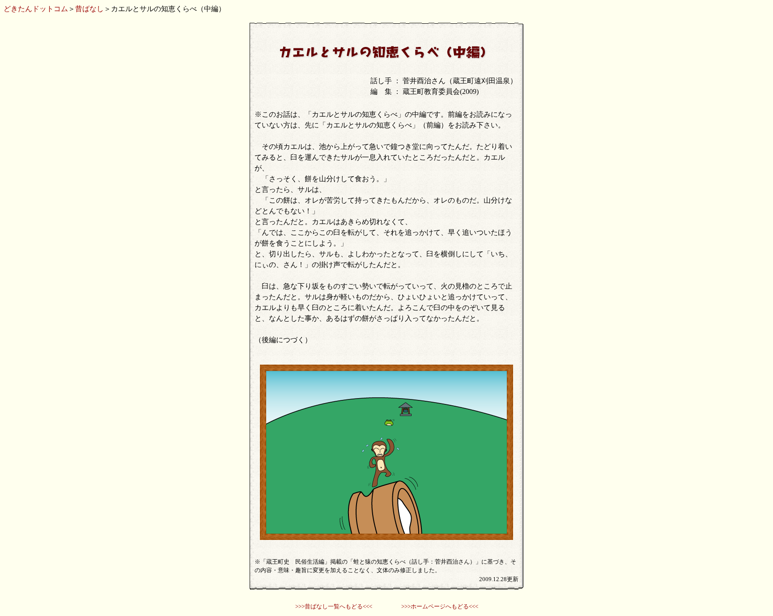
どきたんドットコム (36, 9)
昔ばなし (89, 9)
